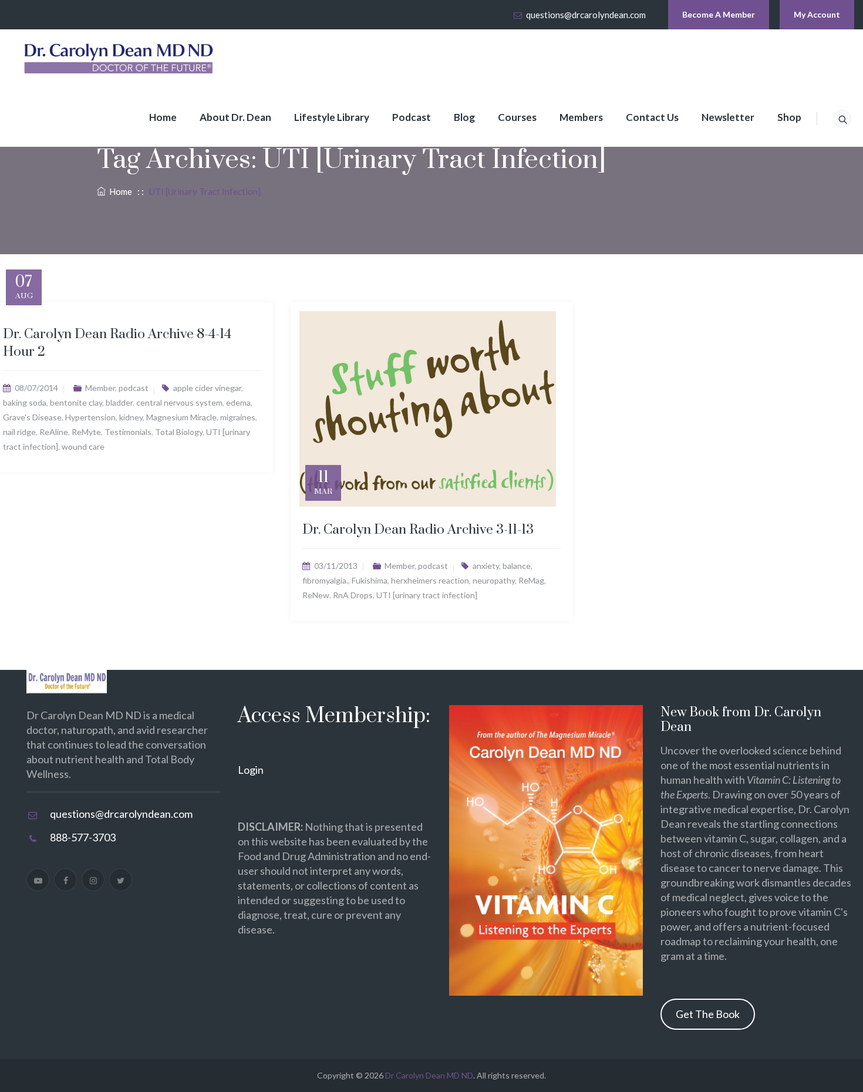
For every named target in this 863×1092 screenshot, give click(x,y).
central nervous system (179, 402)
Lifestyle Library (331, 117)
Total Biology (179, 432)
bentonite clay (76, 402)
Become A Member (718, 14)
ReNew (315, 595)
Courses (517, 117)
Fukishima (369, 580)
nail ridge (19, 432)
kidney (131, 417)
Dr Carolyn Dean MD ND (429, 1075)
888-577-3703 (83, 837)
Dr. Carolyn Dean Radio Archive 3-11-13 (418, 529)
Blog (464, 117)
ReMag (531, 580)
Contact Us (652, 117)
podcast (134, 388)
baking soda (24, 402)
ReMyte (86, 432)
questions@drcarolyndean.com (586, 14)
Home (163, 117)
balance (517, 566)
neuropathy (494, 580)
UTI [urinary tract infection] (426, 595)
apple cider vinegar (207, 388)
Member (100, 388)
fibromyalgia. (325, 580)
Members (581, 117)
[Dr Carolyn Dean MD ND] (119, 58)
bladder (119, 402)
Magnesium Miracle (181, 417)
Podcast (411, 117)
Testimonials (127, 432)
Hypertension (90, 417)
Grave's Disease (32, 417)
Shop (789, 117)
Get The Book (708, 1013)
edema (238, 402)
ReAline (53, 432)
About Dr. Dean (235, 117)
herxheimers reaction (430, 580)
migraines (237, 417)
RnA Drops (353, 595)
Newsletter (728, 117)
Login (251, 769)
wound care (83, 446)
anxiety (486, 566)
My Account (817, 14)
